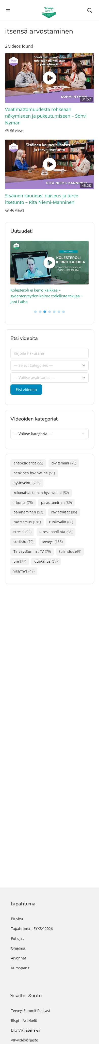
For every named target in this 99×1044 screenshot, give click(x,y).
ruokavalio (61, 521)
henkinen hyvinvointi (34, 473)
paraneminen (28, 512)
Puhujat (17, 938)
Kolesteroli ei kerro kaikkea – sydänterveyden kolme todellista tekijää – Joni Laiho (46, 296)
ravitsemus (27, 521)
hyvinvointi (26, 482)
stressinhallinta (56, 531)
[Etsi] (90, 10)
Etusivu (17, 918)
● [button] (35, 311)
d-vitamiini (64, 463)
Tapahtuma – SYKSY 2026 (32, 928)
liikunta (23, 502)
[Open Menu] (8, 10)
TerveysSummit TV (32, 551)
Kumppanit (20, 967)
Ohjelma (18, 948)
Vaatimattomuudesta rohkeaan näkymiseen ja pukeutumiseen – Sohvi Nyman (46, 116)
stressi (22, 531)
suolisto (23, 541)
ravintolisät (64, 512)
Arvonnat (18, 958)
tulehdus (70, 551)
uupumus (45, 561)
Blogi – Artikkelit (24, 1020)
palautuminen (56, 502)
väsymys (23, 571)
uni (19, 561)
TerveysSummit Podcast (30, 1010)
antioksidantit (28, 463)
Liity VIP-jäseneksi (25, 1030)
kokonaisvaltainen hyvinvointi (41, 492)
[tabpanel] (49, 272)
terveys (52, 541)
